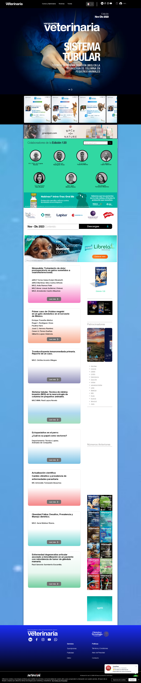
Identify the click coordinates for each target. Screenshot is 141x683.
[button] (49, 3)
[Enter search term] (110, 143)
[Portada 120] (71, 89)
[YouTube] (110, 3)
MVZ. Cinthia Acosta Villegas (44, 360)
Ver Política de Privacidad (59, 681)
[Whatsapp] (56, 639)
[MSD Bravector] (99, 345)
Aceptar (132, 680)
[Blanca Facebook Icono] (37, 639)
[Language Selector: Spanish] (90, 4)
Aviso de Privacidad (98, 653)
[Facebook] (105, 3)
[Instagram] (108, 3)
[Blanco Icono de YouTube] (49, 639)
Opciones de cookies (119, 680)
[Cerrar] (139, 679)
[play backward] (26, 109)
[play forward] (114, 109)
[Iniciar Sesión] (119, 3)
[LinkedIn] (102, 3)
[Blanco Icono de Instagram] (43, 639)
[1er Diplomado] (69, 89)
